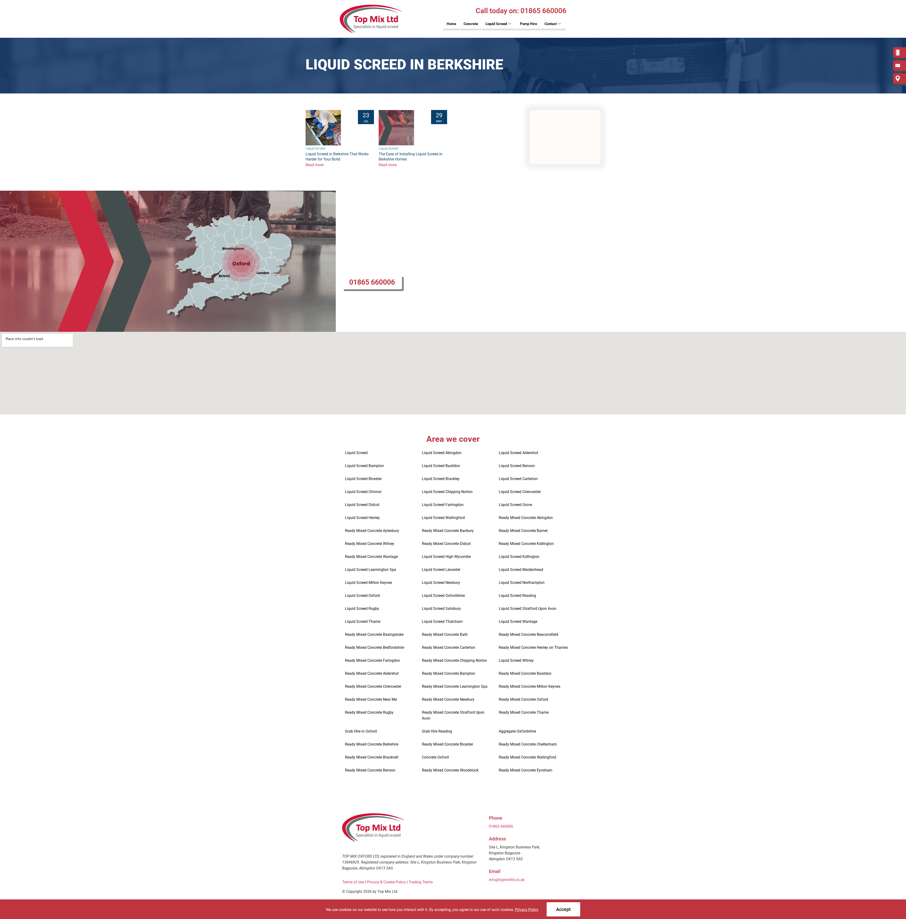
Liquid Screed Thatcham (442, 621)
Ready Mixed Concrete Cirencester (373, 686)
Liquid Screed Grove (515, 504)
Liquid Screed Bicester (363, 478)
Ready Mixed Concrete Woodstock (450, 770)
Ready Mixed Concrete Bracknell (371, 757)
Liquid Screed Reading (517, 595)
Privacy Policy (526, 909)
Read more (314, 165)
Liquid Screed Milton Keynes (368, 582)
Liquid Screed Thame (362, 621)
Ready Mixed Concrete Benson (370, 770)
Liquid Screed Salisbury (441, 608)
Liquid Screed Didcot (362, 504)
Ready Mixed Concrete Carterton (448, 647)
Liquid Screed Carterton (518, 478)
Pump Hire (528, 24)
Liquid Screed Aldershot (518, 453)
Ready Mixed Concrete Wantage (371, 556)
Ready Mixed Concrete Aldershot (372, 673)
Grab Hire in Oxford (361, 731)
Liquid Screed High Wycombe (446, 556)
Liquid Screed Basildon (441, 466)
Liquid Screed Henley (362, 517)
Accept (563, 909)
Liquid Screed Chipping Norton (447, 491)
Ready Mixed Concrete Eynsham (525, 770)
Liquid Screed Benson (517, 466)
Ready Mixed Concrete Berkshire (371, 744)
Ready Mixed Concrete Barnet (523, 530)
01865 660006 (372, 282)
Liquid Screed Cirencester (520, 491)
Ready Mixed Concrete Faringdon (372, 660)
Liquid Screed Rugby (362, 608)
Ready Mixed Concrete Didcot (446, 543)
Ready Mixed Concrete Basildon (525, 673)
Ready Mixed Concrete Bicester (447, 744)
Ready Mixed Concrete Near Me (371, 699)
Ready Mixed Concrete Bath (445, 634)
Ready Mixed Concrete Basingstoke (374, 634)
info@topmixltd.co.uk (506, 879)
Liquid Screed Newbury (441, 582)
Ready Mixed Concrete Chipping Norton (454, 660)
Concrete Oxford (435, 757)
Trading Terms (421, 882)
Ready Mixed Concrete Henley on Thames (533, 647)
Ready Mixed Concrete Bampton (448, 673)
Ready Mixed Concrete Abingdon (526, 517)
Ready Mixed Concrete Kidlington (526, 543)
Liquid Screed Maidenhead (521, 569)
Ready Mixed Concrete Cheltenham (528, 744)
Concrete (471, 24)
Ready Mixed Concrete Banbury (448, 530)
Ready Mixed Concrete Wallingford (527, 757)
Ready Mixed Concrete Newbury (448, 699)
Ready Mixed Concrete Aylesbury (372, 530)
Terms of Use (353, 882)
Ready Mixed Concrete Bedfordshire (374, 647)
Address (497, 839)
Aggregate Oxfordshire (517, 731)
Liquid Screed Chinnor (363, 491)
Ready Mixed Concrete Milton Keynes (529, 686)
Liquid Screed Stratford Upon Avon (527, 608)
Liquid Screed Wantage (518, 621)
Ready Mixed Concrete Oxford (523, 699)
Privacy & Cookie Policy (386, 882)
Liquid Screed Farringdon (443, 504)
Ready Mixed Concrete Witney (369, 543)
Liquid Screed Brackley (441, 478)
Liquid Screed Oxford (362, 595)
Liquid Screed (496, 24)
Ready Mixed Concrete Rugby (369, 712)
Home (451, 24)
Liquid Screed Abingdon (441, 453)
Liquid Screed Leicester (441, 569)
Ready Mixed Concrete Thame (524, 712)
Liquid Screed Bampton (364, 466)
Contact (551, 24)
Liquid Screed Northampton (522, 582)
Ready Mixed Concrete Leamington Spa (454, 686)
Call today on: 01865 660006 (521, 11)
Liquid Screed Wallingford (443, 517)
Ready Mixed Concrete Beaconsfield (528, 634)
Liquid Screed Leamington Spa (370, 569)
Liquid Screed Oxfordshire (443, 595)
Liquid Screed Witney (516, 660)
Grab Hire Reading (437, 731)
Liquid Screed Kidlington (519, 556)
